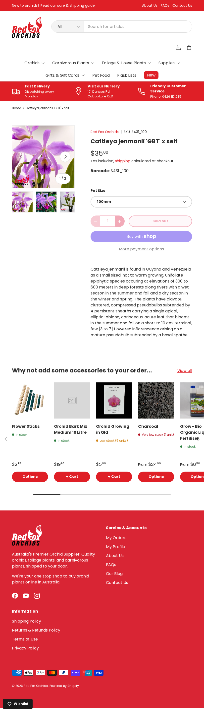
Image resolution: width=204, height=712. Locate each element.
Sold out (160, 220)
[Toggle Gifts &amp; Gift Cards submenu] (83, 75)
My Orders (116, 538)
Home (16, 108)
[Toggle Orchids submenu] (43, 63)
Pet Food (101, 75)
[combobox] (121, 26)
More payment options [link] (141, 249)
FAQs (165, 5)
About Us (149, 5)
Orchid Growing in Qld (112, 429)
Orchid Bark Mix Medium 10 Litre (70, 429)
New (151, 75)
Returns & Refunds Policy (36, 630)
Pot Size (98, 190)
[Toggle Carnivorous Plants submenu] (93, 63)
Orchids (32, 63)
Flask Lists (126, 75)
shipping (122, 160)
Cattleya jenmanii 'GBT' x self (47, 108)
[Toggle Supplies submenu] (178, 63)
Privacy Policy (25, 648)
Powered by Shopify (64, 686)
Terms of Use (25, 639)
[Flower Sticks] (30, 400)
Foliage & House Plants (124, 63)
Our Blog (114, 573)
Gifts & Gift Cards (63, 75)
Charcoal (148, 426)
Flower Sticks (26, 426)
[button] (189, 47)
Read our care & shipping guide (68, 5)
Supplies (166, 63)
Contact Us (182, 5)
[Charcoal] (156, 400)
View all (184, 370)
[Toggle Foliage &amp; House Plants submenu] (149, 63)
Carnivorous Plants (70, 63)
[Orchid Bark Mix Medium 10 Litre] (72, 400)
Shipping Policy (26, 621)
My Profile (115, 547)
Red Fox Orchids (105, 131)
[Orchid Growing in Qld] (114, 400)
